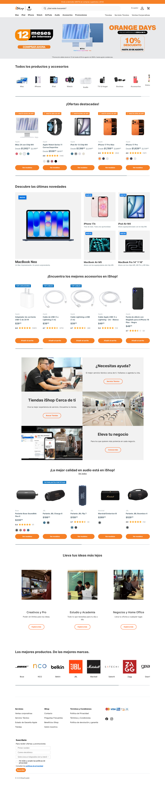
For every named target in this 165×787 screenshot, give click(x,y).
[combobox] (32, 757)
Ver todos (82, 473)
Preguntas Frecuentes (53, 718)
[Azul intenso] (103, 158)
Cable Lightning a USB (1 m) (80, 318)
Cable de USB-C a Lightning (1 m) (50, 318)
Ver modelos (27, 167)
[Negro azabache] (55, 161)
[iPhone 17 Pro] (138, 127)
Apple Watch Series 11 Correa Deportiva (52, 146)
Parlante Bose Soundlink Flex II (25, 514)
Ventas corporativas (23, 713)
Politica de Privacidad (79, 713)
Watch (39, 15)
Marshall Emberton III (107, 513)
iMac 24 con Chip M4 (24, 145)
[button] (148, 8)
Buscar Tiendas (52, 415)
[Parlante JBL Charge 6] (55, 495)
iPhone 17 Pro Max (106, 145)
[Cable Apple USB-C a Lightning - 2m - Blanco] (110, 299)
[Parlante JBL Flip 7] (82, 495)
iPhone (31, 15)
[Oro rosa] (52, 161)
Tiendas (108, 15)
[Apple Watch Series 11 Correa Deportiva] (55, 127)
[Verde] (20, 153)
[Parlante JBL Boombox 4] (138, 495)
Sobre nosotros (50, 727)
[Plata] (44, 161)
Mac (17, 15)
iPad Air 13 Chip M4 (79, 145)
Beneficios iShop (51, 722)
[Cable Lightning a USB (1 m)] (82, 299)
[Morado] (79, 153)
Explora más (36, 627)
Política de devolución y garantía (84, 722)
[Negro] (76, 527)
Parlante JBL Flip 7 (78, 513)
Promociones (81, 15)
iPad (23, 15)
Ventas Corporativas (141, 15)
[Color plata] (107, 158)
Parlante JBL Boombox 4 (136, 513)
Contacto (48, 713)
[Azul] (28, 153)
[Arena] (20, 530)
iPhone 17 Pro (132, 145)
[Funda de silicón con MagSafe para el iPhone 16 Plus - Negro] (138, 299)
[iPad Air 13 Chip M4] (82, 127)
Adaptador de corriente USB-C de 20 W (25, 318)
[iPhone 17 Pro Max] (110, 127)
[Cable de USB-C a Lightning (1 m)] (55, 299)
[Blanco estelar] (83, 153)
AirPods (48, 15)
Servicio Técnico (122, 15)
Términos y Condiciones (80, 718)
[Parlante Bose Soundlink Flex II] (27, 495)
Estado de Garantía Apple (26, 722)
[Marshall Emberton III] (110, 495)
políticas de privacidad (34, 766)
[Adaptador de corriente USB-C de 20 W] (27, 299)
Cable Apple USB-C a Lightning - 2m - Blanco (108, 318)
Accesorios (68, 15)
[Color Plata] (135, 158)
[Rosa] (16, 153)
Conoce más (113, 450)
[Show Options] (48, 757)
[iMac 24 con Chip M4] (27, 127)
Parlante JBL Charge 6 (52, 513)
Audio (57, 15)
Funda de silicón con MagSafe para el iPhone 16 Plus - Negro (137, 319)
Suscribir (21, 770)
